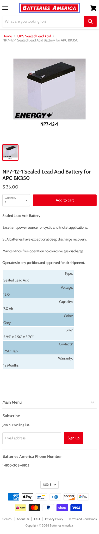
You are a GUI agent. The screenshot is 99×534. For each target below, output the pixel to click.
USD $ (47, 484)
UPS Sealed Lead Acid (34, 36)
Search (7, 519)
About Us (23, 519)
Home (7, 36)
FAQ (37, 519)
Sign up (74, 438)
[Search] (90, 21)
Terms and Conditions (82, 519)
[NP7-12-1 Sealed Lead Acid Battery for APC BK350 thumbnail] (10, 152)
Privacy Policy (54, 519)
